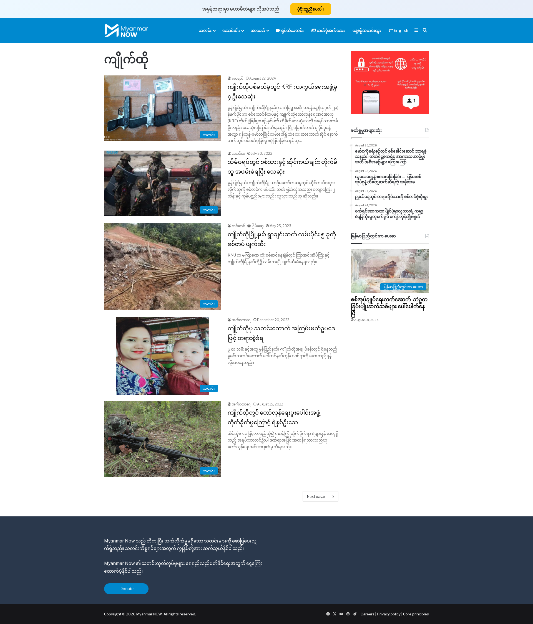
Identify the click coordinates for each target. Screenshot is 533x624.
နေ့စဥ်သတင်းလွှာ (367, 30)
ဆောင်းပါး (231, 30)
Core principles (416, 614)
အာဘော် (258, 30)
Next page (316, 496)
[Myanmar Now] (126, 30)
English (400, 30)
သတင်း (205, 30)
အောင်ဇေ (238, 153)
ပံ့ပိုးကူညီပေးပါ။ (310, 9)
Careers (368, 614)
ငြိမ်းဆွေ (258, 226)
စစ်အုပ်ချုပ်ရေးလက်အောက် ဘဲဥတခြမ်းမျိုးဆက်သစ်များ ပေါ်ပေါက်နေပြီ (389, 306)
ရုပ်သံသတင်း (292, 30)
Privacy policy (389, 614)
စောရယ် (237, 78)
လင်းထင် (238, 226)
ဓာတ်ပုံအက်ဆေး (330, 30)
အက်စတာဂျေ (241, 320)
